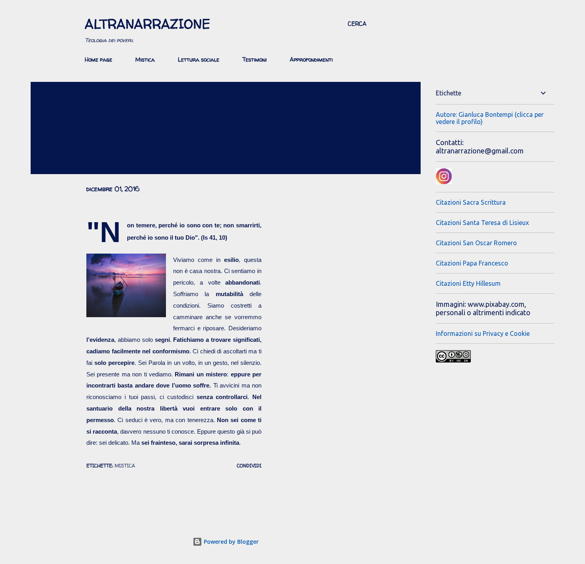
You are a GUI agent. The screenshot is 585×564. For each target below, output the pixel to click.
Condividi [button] (249, 465)
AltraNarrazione (147, 24)
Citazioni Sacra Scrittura (471, 202)
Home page (98, 59)
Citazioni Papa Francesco (472, 263)
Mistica (145, 59)
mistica (125, 465)
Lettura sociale (198, 59)
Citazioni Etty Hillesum (468, 283)
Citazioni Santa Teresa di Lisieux (482, 222)
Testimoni (254, 59)
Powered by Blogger (230, 541)
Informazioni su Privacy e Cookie (483, 333)
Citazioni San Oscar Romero (476, 242)
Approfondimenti (311, 59)
